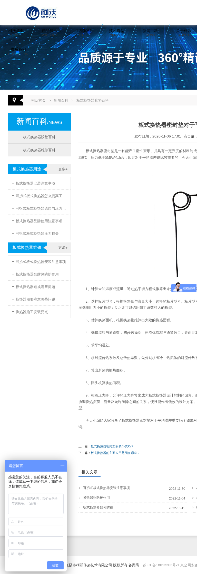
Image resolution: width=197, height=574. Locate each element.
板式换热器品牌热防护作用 (35, 273)
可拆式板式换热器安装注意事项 (39, 260)
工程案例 (83, 32)
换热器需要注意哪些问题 (33, 298)
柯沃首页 (16, 32)
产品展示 (49, 32)
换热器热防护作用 (96, 497)
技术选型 (116, 32)
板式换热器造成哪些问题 (33, 285)
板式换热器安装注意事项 (33, 182)
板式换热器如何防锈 (98, 507)
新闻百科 (150, 32)
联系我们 (18, 51)
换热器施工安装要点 (30, 310)
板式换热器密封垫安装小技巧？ (112, 446)
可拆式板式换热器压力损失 (35, 232)
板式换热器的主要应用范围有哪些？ (115, 453)
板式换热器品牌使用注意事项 (37, 220)
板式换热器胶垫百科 (92, 100)
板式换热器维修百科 (39, 150)
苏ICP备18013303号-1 (161, 565)
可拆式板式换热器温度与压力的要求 (40, 207)
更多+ (62, 169)
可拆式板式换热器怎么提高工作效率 (40, 194)
